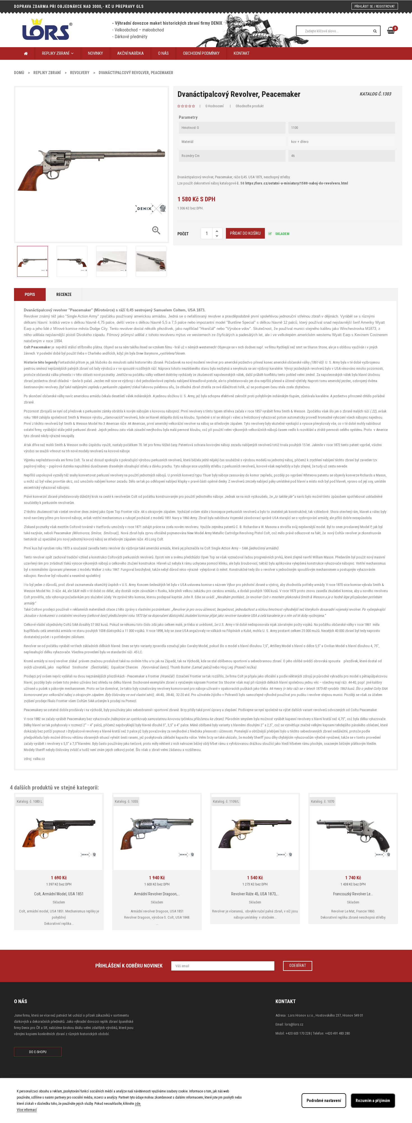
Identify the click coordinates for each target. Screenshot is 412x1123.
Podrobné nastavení (324, 1100)
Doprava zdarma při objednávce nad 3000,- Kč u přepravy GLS (79, 6)
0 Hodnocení (214, 106)
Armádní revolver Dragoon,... (157, 894)
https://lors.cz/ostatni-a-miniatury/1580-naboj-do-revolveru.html (296, 183)
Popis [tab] (30, 294)
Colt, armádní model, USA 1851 (59, 894)
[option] (32, 261)
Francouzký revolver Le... (353, 894)
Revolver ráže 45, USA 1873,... (255, 894)
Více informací (27, 1110)
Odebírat (297, 965)
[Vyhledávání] (375, 31)
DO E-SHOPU (38, 1052)
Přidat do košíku (245, 233)
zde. (138, 1104)
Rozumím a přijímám (373, 1100)
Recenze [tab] (63, 294)
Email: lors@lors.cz (289, 1024)
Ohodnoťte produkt (250, 106)
